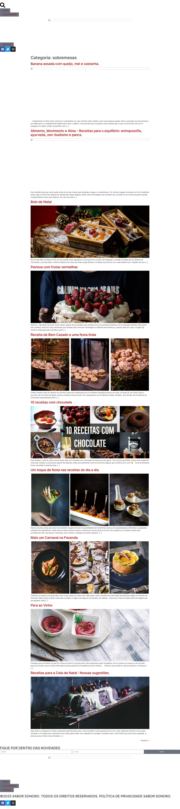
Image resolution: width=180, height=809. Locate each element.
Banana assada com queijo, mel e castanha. (65, 64)
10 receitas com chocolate (51, 402)
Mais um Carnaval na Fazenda (54, 538)
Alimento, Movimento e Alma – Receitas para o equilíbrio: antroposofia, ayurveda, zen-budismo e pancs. (86, 133)
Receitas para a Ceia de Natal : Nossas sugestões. (70, 673)
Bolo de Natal (41, 202)
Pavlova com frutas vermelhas (54, 267)
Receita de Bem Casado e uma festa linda (63, 335)
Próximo (145, 740)
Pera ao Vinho (41, 605)
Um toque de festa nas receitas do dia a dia (65, 470)
